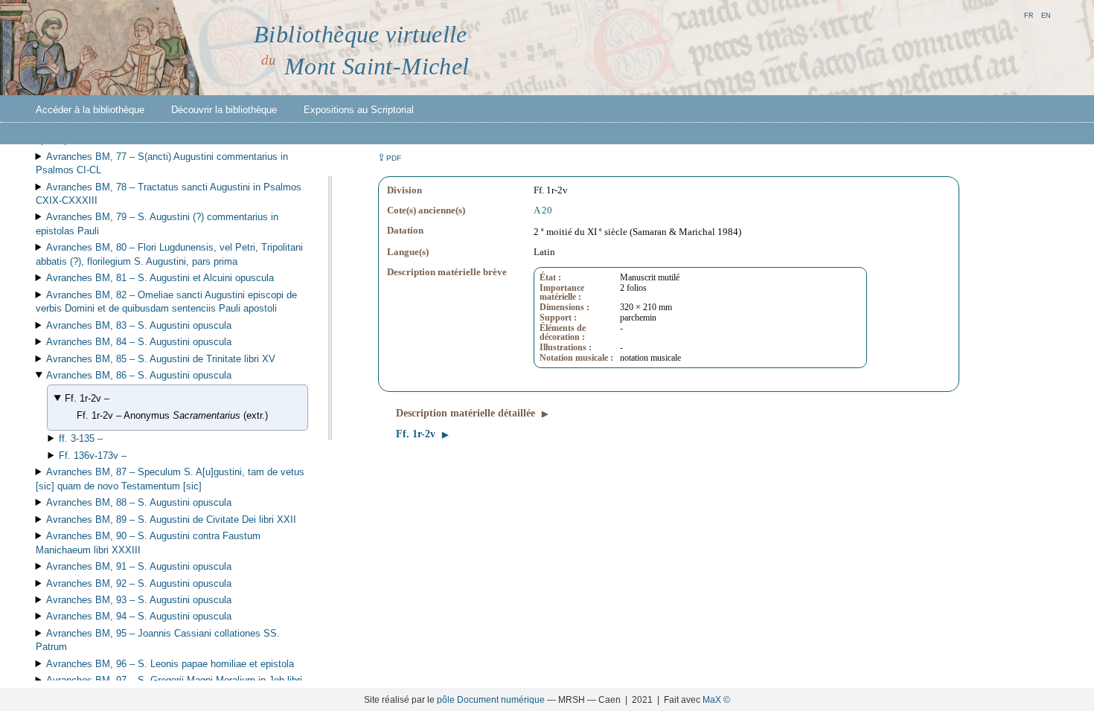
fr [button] (1029, 14)
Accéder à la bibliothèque (90, 109)
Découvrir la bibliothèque (224, 109)
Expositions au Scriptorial (359, 109)
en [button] (1046, 14)
